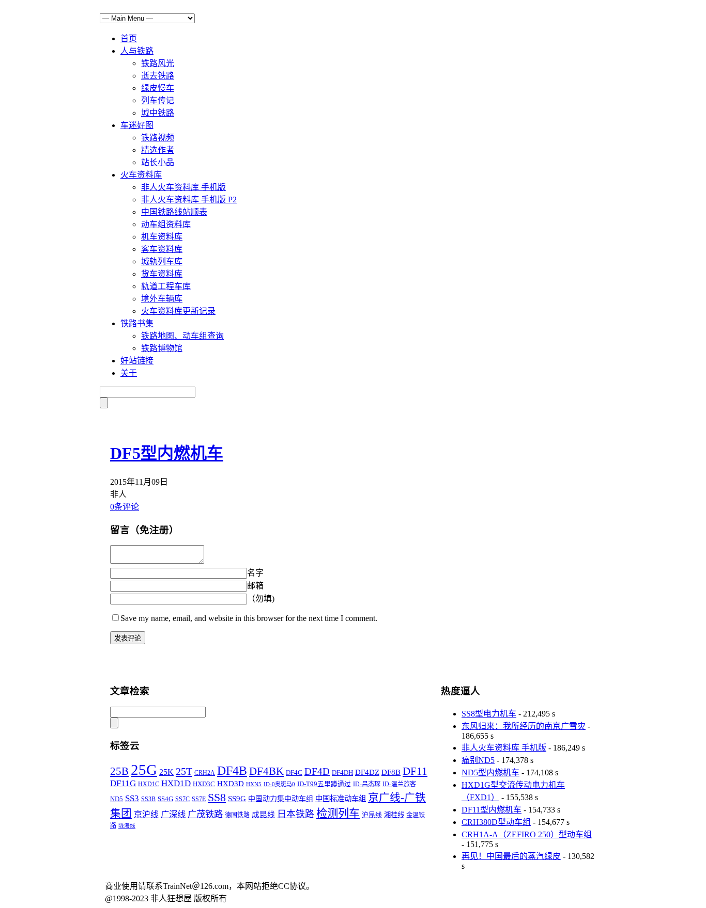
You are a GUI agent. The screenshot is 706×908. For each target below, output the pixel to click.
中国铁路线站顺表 (174, 212)
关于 (128, 373)
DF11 (415, 771)
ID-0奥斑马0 (279, 784)
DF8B (391, 772)
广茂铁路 (205, 814)
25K (166, 772)
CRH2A (204, 772)
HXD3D (230, 783)
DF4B (232, 770)
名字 (255, 572)
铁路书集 (137, 323)
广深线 (173, 814)
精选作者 (157, 150)
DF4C (294, 772)
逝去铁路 (157, 75)
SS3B (148, 799)
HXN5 (254, 784)
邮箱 (255, 585)
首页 (128, 38)
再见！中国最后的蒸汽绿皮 (511, 856)
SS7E (199, 799)
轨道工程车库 (166, 286)
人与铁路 (137, 50)
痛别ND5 (478, 760)
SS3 (132, 798)
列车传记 (157, 100)
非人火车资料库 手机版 (183, 187)
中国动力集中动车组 (280, 798)
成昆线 (263, 814)
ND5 (116, 799)
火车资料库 (141, 174)
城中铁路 (157, 112)
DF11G (123, 783)
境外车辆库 (161, 298)
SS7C (182, 799)
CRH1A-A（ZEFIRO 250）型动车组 (527, 834)
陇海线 (126, 826)
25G (144, 769)
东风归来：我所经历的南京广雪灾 (524, 726)
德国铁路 (237, 815)
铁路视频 (157, 137)
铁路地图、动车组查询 (182, 335)
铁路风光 (157, 63)
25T (184, 771)
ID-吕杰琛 (366, 784)
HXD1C (148, 784)
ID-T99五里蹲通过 (324, 784)
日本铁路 (295, 814)
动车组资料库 (166, 224)
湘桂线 (394, 815)
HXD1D (176, 783)
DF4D (317, 771)
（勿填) (260, 598)
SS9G (237, 798)
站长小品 (157, 162)
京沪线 (146, 814)
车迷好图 (137, 125)
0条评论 (124, 506)
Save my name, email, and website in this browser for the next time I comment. (248, 618)
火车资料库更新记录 (178, 311)
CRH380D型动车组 (496, 822)
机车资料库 (161, 236)
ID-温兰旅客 (399, 784)
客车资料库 (161, 249)
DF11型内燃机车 (491, 809)
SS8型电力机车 (489, 713)
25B (119, 771)
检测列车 (338, 813)
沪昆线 (372, 815)
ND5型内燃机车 (490, 772)
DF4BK (266, 771)
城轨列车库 (161, 261)
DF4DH (342, 772)
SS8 (217, 797)
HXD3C (204, 784)
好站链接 (137, 360)
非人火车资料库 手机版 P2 (189, 199)
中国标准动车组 (340, 798)
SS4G (165, 799)
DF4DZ (367, 772)
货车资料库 (161, 273)
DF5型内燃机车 (166, 453)
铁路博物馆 (161, 348)
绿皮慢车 (157, 88)
